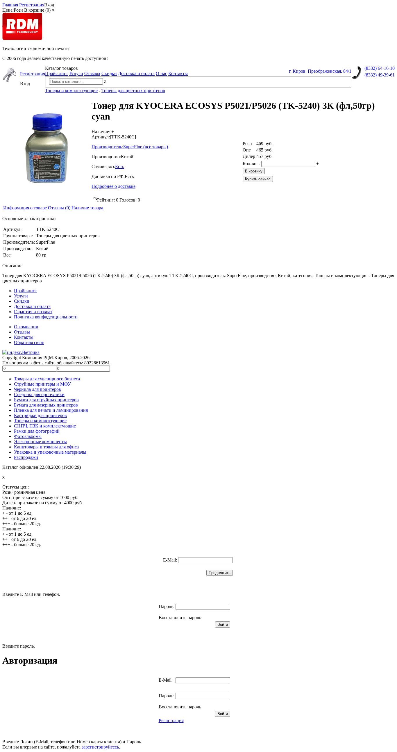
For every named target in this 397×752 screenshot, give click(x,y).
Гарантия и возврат (33, 311)
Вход (49, 4)
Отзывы (92, 73)
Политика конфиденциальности (46, 316)
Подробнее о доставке (113, 186)
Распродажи (26, 457)
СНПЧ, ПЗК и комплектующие (45, 425)
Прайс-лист (56, 73)
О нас (161, 73)
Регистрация (31, 4)
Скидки (109, 73)
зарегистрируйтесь (100, 746)
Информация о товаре (25, 207)
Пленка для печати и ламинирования (51, 410)
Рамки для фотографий (37, 431)
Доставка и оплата (136, 73)
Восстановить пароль (180, 617)
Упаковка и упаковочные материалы (50, 452)
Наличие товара (87, 207)
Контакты (178, 73)
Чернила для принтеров (37, 389)
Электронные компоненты (40, 441)
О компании (26, 326)
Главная (10, 4)
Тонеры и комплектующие (40, 420)
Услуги (76, 73)
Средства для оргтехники (39, 394)
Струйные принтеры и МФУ (42, 384)
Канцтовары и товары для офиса (46, 446)
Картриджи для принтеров (40, 415)
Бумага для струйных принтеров (46, 399)
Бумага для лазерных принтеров (46, 404)
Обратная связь (29, 342)
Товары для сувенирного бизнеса (47, 378)
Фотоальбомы (28, 436)
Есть (119, 166)
